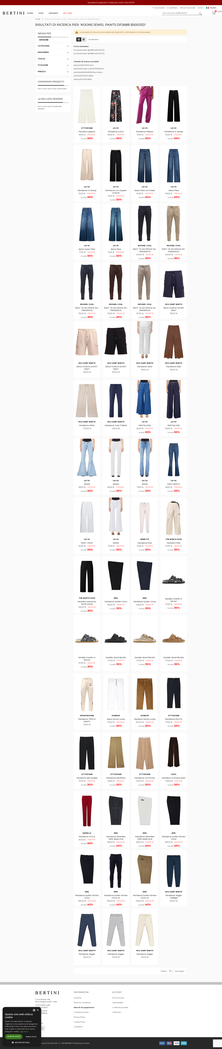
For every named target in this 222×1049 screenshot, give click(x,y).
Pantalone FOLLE (87, 836)
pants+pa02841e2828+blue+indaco (88, 72)
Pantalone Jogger (87, 954)
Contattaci (78, 1027)
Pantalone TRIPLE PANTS (87, 720)
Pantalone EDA (145, 543)
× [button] (38, 1010)
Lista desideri (159, 8)
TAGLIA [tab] (41, 59)
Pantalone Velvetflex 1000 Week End (116, 837)
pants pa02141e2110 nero (84, 65)
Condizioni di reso (81, 1012)
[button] (22, 1042)
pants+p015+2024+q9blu (84, 76)
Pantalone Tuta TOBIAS (116, 425)
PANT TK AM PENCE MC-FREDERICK (145, 250)
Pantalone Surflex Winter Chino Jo (116, 896)
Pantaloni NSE (173, 543)
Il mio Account (118, 998)
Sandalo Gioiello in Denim (173, 600)
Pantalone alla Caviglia (87, 778)
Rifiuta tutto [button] (31, 1037)
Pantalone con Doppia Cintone (115, 191)
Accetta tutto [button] (13, 1036)
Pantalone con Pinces (145, 778)
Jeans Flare (173, 190)
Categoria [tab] (43, 46)
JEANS (87, 484)
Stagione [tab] (43, 65)
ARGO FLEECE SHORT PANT (173, 309)
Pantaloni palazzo (87, 131)
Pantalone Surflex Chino (116, 601)
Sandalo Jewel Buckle (116, 657)
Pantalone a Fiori (116, 131)
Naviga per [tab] (44, 33)
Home (37, 19)
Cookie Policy (79, 1022)
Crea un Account (188, 8)
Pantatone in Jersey (173, 131)
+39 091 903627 (41, 1007)
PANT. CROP (87, 543)
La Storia (77, 998)
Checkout (116, 1012)
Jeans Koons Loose (116, 719)
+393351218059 (41, 1013)
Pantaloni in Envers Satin (174, 778)
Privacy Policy (79, 1017)
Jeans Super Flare (87, 249)
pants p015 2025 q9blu (83, 79)
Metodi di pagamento (84, 1007)
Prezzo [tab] (42, 71)
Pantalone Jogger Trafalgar (173, 896)
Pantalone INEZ (144, 366)
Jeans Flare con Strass (144, 190)
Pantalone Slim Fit (173, 719)
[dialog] (22, 1026)
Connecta (85, 1043)
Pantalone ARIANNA (115, 778)
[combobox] (182, 13)
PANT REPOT (173, 484)
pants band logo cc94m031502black (89, 69)
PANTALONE (145, 425)
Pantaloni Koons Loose (145, 719)
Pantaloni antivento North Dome (87, 602)
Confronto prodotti (120, 1007)
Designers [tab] (43, 52)
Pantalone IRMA (87, 425)
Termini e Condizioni (82, 1002)
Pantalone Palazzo (144, 131)
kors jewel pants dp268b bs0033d (88, 53)
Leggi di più (23, 1031)
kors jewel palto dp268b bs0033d (88, 50)
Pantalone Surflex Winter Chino (174, 837)
